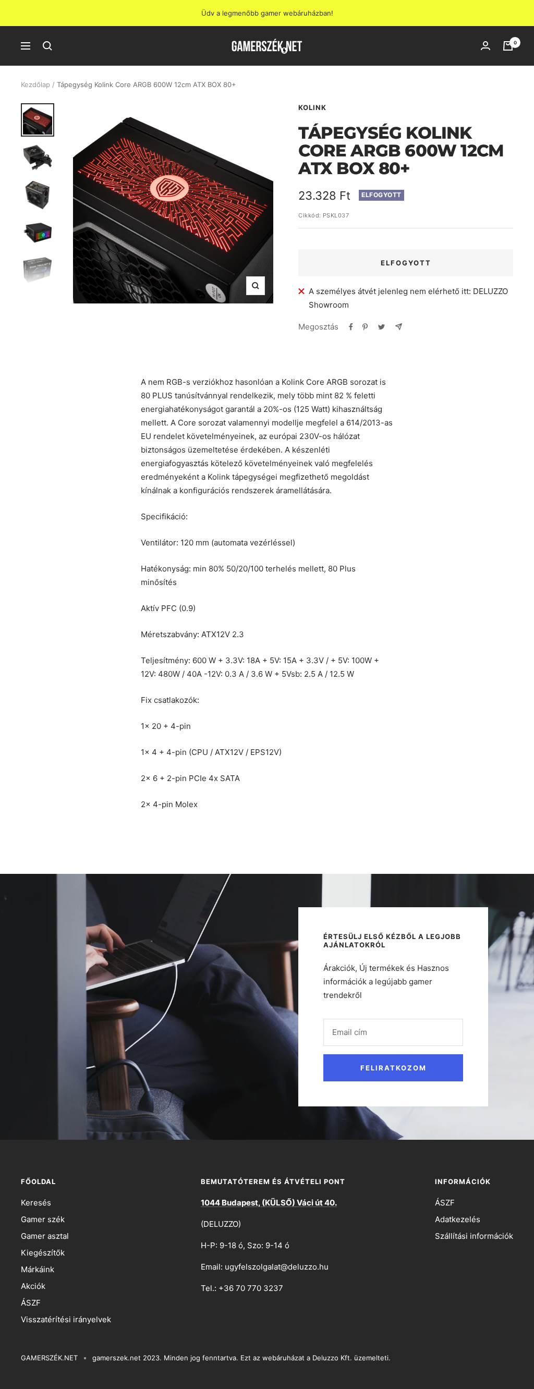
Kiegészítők (43, 1253)
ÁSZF (31, 1303)
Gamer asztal (45, 1236)
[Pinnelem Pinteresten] (365, 327)
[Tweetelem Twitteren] (381, 327)
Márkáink (37, 1269)
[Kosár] (508, 46)
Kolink (312, 107)
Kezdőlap (35, 84)
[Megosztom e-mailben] (398, 326)
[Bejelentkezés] (485, 46)
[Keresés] (47, 46)
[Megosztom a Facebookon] (351, 327)
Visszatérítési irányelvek (66, 1319)
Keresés (36, 1203)
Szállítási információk (474, 1236)
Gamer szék (43, 1219)
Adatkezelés (457, 1219)
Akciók (33, 1286)
